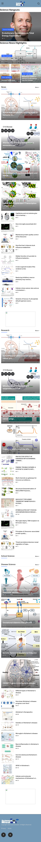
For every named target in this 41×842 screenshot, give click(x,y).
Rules (9, 828)
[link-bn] (20, 319)
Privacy (3, 828)
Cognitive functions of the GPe (16, 449)
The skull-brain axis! (8, 80)
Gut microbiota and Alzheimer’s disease (26, 756)
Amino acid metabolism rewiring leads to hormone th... (20, 113)
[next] (38, 26)
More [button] (36, 87)
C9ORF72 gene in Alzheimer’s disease (19, 683)
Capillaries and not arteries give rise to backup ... (26, 214)
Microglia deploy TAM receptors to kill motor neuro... (27, 522)
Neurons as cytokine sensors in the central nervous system (29, 78)
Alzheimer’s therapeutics (24, 712)
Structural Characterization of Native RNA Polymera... (26, 489)
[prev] (2, 26)
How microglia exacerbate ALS (26, 224)
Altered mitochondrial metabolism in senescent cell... (18, 144)
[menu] (2, 3)
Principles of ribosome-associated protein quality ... (27, 532)
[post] (20, 26)
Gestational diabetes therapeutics (17, 623)
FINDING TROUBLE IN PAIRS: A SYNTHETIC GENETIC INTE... (26, 468)
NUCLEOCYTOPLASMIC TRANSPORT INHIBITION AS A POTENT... (25, 501)
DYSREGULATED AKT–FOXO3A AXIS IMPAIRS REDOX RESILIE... (26, 511)
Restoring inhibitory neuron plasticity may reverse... (25, 278)
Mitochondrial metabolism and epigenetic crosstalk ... (16, 387)
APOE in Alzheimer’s (22, 765)
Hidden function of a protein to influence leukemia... (26, 257)
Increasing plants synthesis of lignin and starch (20, 174)
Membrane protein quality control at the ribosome (27, 236)
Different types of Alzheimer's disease (26, 691)
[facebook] (3, 835)
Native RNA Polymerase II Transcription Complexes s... (19, 204)
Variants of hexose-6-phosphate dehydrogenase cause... (27, 300)
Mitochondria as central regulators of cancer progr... (19, 417)
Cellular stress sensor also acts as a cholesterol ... (27, 289)
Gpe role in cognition (9, 59)
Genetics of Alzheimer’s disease (26, 723)
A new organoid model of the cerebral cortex (25, 268)
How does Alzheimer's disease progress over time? (26, 702)
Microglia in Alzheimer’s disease (27, 733)
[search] (38, 3)
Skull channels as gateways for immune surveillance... (26, 479)
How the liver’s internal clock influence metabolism (25, 246)
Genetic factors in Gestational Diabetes (20, 653)
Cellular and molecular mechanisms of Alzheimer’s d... (26, 777)
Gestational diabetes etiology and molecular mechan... (17, 591)
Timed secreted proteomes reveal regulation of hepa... (27, 543)
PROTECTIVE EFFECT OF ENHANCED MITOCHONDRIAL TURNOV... (26, 458)
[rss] (10, 835)
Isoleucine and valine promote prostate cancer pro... (19, 357)
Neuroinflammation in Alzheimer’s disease (27, 745)
